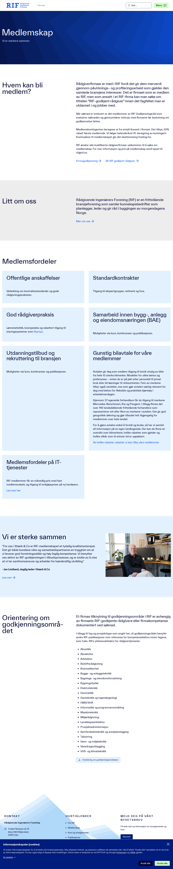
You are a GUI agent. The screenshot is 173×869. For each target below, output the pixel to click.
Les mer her (13, 490)
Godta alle (162, 863)
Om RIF (71, 823)
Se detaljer (8, 857)
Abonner (127, 837)
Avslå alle (145, 863)
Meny (159, 5)
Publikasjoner (74, 837)
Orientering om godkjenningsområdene (100, 760)
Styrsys (38, 331)
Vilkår (132, 852)
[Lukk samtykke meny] (168, 844)
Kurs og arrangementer (78, 832)
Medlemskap (74, 828)
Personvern (121, 852)
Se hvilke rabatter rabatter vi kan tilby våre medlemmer (126, 442)
